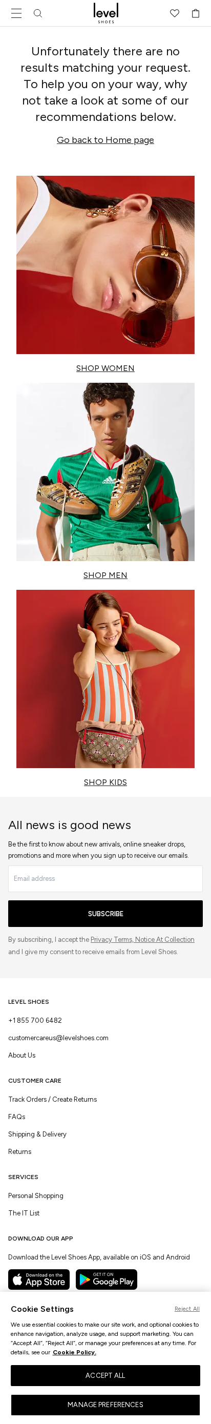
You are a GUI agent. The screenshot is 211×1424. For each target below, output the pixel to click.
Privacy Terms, (113, 939)
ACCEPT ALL (105, 1375)
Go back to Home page (105, 140)
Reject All (187, 1309)
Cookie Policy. (74, 1352)
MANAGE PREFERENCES (105, 1405)
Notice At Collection (165, 939)
